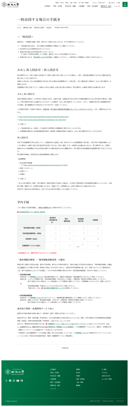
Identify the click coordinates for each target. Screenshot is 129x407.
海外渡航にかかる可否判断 (43, 57)
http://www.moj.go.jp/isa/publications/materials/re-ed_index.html (42, 120)
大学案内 (53, 369)
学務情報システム (36, 277)
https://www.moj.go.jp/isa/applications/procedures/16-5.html (45, 165)
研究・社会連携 (55, 382)
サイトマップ (120, 401)
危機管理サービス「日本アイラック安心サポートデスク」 (67, 324)
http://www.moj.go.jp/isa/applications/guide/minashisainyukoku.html (44, 117)
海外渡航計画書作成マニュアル (54, 288)
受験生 (57, 2)
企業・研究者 (73, 2)
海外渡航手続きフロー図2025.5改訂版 (32, 212)
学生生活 (65, 348)
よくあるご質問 (107, 379)
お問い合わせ (101, 2)
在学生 (62, 2)
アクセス (94, 2)
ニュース (53, 389)
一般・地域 (81, 2)
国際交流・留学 (55, 385)
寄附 (125, 5)
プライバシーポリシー (108, 401)
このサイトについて (95, 401)
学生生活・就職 (55, 376)
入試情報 (53, 379)
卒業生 (66, 2)
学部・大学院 (54, 373)
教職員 (87, 2)
